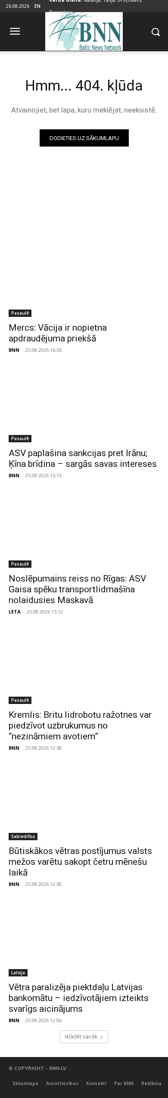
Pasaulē (20, 313)
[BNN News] (84, 30)
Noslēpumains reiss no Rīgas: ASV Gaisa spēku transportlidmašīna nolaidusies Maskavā (77, 589)
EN (37, 6)
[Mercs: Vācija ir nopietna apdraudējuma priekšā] (84, 279)
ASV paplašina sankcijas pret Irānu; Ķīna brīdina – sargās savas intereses (83, 458)
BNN (14, 350)
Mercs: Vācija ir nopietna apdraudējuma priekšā (58, 333)
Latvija (18, 973)
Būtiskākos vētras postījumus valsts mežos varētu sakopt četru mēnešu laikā (80, 862)
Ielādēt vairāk (81, 1036)
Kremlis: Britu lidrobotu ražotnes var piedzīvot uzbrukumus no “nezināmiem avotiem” (80, 725)
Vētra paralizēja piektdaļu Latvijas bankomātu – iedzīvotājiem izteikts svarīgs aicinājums (79, 998)
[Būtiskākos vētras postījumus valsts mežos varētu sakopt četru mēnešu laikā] (84, 802)
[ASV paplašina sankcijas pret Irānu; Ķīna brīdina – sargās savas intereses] (84, 404)
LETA (15, 611)
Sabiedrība (23, 836)
